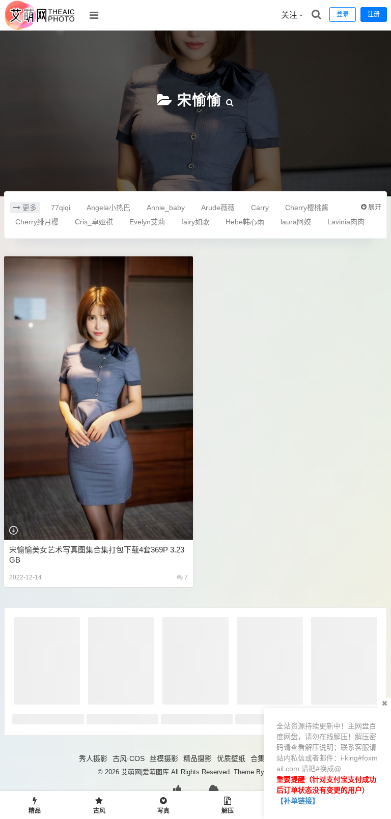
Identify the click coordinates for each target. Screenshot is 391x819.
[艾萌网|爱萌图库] (40, 28)
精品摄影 (197, 758)
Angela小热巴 (108, 207)
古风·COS (129, 758)
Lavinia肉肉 (346, 222)
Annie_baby (166, 207)
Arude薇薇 (218, 207)
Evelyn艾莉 (147, 222)
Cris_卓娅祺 (94, 222)
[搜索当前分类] (230, 100)
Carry (260, 207)
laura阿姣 (296, 222)
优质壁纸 (231, 758)
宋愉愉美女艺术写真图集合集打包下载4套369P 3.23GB (96, 554)
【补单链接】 (297, 801)
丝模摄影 (164, 758)
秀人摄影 (93, 758)
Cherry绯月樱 (37, 222)
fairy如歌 (195, 222)
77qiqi (60, 207)
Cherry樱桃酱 (306, 207)
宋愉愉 (199, 100)
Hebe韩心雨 (245, 222)
